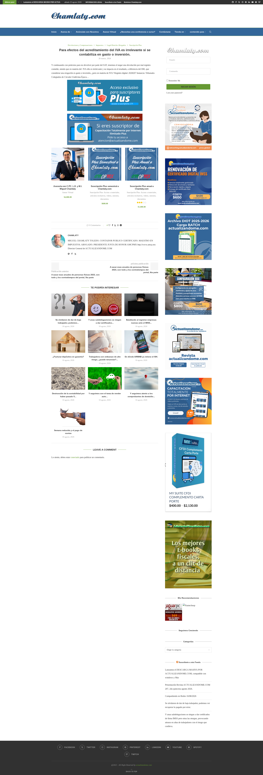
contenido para (197, 32)
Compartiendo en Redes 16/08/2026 (180, 696)
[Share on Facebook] (112, 225)
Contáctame (165, 32)
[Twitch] (259, 2)
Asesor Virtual (109, 32)
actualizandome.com (144, 765)
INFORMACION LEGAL (94, 2)
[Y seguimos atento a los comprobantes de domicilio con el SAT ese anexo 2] (141, 378)
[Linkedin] (249, 2)
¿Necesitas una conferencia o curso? (137, 32)
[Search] (210, 32)
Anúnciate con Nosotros (87, 32)
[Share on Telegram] (121, 225)
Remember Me (174, 81)
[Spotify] (256, 2)
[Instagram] (242, 2)
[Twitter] (239, 2)
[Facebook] (235, 2)
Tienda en (179, 32)
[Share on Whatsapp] (118, 225)
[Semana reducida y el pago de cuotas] (68, 415)
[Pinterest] (246, 2)
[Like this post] (109, 225)
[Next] (21, 2)
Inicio (54, 32)
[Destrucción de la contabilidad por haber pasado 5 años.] (68, 378)
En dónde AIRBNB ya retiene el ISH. (141, 357)
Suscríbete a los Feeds (113, 2)
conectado (75, 457)
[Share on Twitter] (115, 225)
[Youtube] (252, 2)
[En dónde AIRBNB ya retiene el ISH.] (141, 341)
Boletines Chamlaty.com (132, 2)
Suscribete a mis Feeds (190, 662)
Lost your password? (174, 93)
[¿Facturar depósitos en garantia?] (68, 341)
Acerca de (65, 32)
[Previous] (19, 2)
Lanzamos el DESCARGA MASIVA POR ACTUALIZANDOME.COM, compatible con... (55, 2)
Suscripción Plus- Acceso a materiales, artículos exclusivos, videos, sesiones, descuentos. (105, 195)
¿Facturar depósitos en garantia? (68, 357)
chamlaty (73, 235)
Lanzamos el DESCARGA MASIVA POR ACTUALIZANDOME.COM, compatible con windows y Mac (185, 674)
